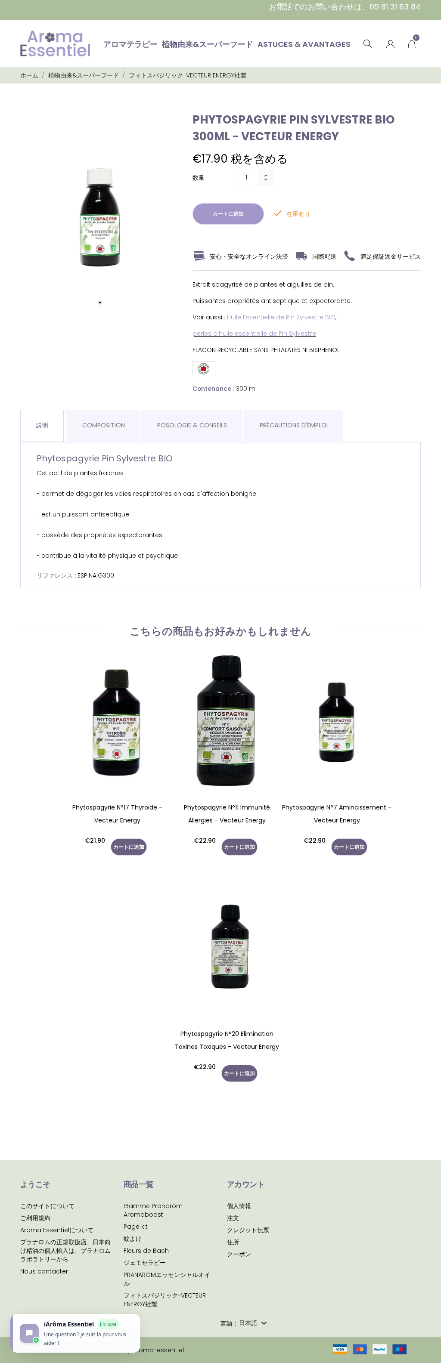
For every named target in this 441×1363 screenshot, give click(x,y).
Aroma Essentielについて (56, 1230)
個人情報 (239, 1206)
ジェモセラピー (145, 1262)
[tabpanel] (100, 212)
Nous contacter (44, 1271)
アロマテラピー (130, 44)
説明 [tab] (42, 425)
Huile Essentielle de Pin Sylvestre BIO (281, 317)
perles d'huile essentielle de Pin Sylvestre (254, 333)
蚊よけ (133, 1238)
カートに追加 (228, 213)
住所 (233, 1242)
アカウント (245, 1184)
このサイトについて (47, 1206)
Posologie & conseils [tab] (192, 425)
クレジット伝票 (248, 1230)
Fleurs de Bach (146, 1250)
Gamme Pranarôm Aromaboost (153, 1210)
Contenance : (213, 388)
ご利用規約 (35, 1218)
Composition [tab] (103, 425)
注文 (233, 1218)
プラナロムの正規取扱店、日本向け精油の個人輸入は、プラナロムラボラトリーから (65, 1251)
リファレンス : (56, 575)
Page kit (136, 1226)
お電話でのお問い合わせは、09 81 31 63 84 (345, 6)
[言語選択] (390, 44)
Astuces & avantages (304, 44)
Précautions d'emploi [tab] (294, 425)
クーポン (239, 1254)
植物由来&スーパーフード (207, 44)
